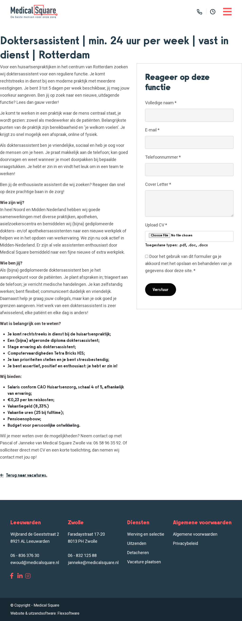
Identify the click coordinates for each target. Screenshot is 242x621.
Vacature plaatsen (144, 561)
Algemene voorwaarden (195, 534)
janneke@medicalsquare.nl (93, 562)
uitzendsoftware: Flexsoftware (54, 613)
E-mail (152, 129)
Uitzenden (136, 543)
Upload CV (156, 224)
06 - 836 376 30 (24, 555)
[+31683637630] (199, 11)
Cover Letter (158, 184)
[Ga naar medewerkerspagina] (213, 11)
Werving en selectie (145, 534)
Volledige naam (161, 102)
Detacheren (138, 552)
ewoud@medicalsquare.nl (34, 562)
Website (17, 613)
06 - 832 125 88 (82, 555)
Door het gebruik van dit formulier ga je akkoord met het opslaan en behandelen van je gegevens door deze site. (188, 263)
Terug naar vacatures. (26, 475)
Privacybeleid (185, 543)
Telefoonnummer (163, 157)
